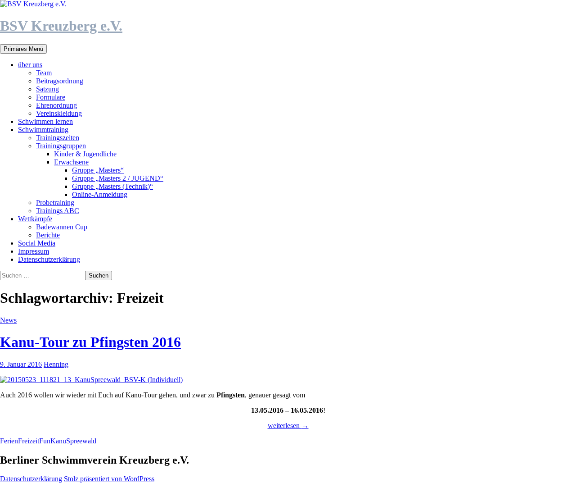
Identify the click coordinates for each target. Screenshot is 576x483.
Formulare (50, 97)
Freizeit (28, 441)
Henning (56, 364)
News (8, 320)
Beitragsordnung (59, 81)
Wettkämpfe (35, 219)
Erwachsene (71, 162)
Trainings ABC (57, 210)
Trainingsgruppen (61, 146)
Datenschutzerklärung (49, 259)
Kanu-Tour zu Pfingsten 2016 (90, 342)
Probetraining (55, 202)
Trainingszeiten (57, 137)
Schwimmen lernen (45, 121)
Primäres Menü (23, 49)
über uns (30, 64)
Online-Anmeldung (99, 194)
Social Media (36, 243)
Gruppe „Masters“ (98, 170)
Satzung (47, 89)
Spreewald (81, 441)
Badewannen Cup (61, 227)
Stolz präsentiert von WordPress (109, 479)
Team (44, 73)
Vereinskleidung (59, 113)
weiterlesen (288, 425)
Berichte (48, 235)
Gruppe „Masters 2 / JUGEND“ (117, 178)
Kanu (58, 441)
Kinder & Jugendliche (85, 154)
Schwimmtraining (43, 129)
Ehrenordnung (56, 105)
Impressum (33, 251)
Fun (44, 441)
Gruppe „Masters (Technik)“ (112, 186)
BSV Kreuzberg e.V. (61, 26)
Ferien (9, 441)
